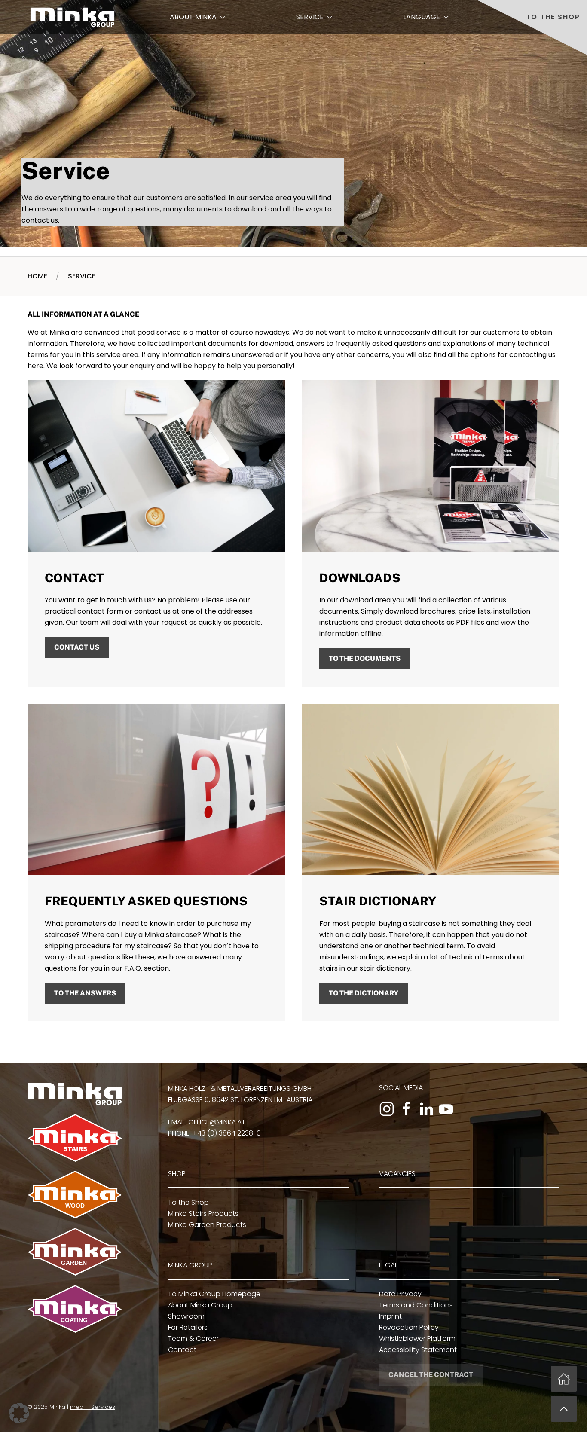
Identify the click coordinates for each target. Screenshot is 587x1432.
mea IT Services (92, 1407)
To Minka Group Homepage (214, 1294)
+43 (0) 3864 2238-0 (227, 1133)
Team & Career (193, 1338)
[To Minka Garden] (75, 1251)
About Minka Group (200, 1305)
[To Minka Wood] (75, 1194)
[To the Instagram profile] (386, 1109)
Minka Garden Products (207, 1225)
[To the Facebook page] (406, 1109)
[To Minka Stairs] (75, 1137)
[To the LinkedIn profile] (426, 1109)
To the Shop (553, 17)
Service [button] (310, 17)
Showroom (186, 1316)
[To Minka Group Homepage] (75, 1094)
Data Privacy (400, 1294)
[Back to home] (72, 17)
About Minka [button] (193, 17)
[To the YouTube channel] (446, 1109)
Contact (182, 1350)
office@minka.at (216, 1122)
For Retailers (188, 1327)
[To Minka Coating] (75, 1308)
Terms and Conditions (416, 1305)
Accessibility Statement (418, 1350)
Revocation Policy (409, 1327)
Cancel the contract (430, 1375)
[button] (564, 1409)
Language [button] (421, 17)
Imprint (390, 1316)
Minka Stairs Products (203, 1213)
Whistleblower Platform (417, 1338)
